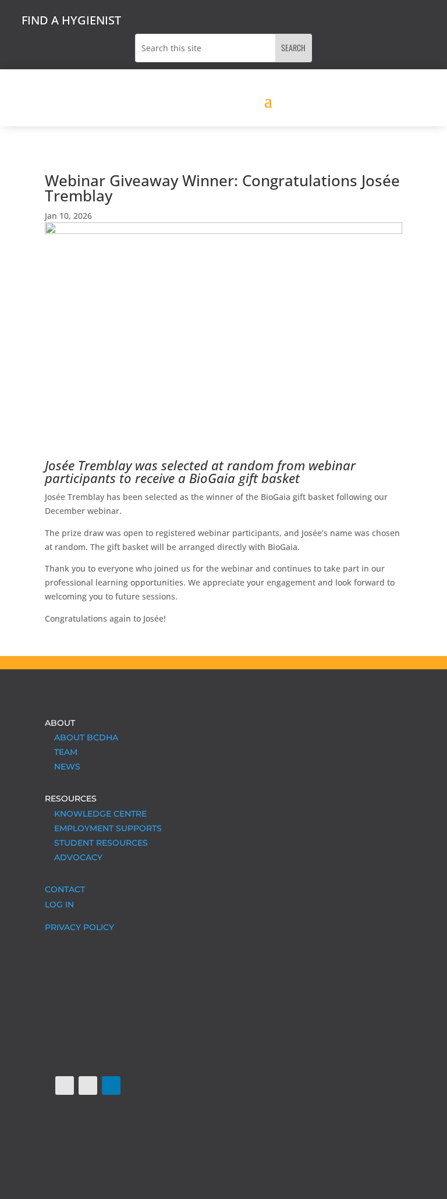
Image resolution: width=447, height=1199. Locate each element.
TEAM (61, 752)
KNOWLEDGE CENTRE (96, 813)
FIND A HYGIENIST (71, 20)
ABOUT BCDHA (81, 737)
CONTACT (65, 889)
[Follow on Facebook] (64, 1085)
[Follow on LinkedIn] (111, 1085)
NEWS (62, 766)
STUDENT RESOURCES (96, 843)
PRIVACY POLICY (79, 927)
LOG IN (59, 904)
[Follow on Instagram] (88, 1085)
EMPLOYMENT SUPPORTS (103, 828)
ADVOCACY (73, 857)
